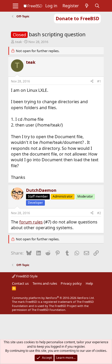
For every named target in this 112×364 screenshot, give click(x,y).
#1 (99, 81)
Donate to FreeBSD (77, 18)
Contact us (20, 283)
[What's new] (87, 6)
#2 (99, 213)
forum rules (31, 222)
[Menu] (15, 6)
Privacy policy (71, 283)
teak (18, 41)
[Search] (97, 6)
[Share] (92, 82)
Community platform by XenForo (53, 298)
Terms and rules (45, 283)
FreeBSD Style (26, 276)
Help (89, 283)
